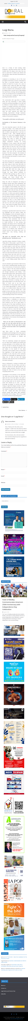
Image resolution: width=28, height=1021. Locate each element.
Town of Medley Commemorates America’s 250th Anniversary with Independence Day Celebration (12, 604)
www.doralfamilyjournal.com (17, 1018)
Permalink (22, 424)
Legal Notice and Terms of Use (8, 991)
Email (3, 476)
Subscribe (3, 994)
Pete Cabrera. (22, 410)
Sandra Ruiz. (6, 407)
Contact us (3, 988)
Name (3, 469)
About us (3, 985)
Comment (4, 451)
